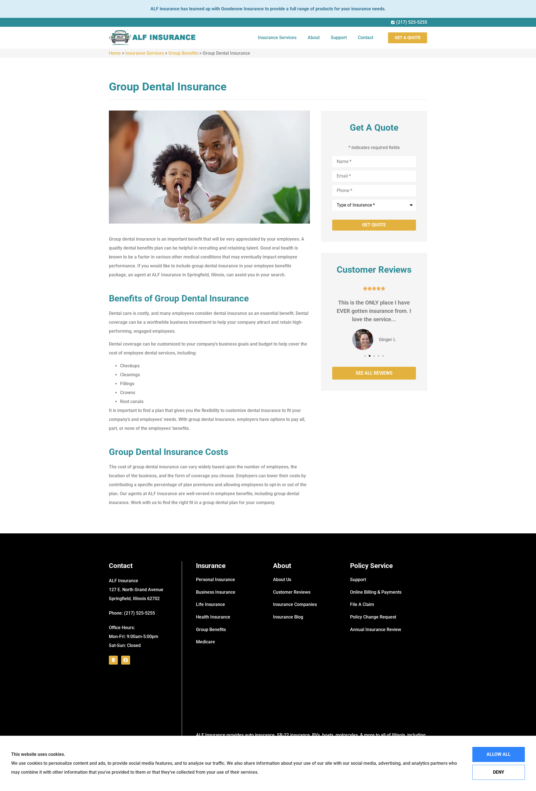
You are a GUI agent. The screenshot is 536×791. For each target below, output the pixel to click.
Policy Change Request (373, 617)
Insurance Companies (295, 604)
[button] (365, 356)
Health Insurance (213, 617)
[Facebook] (125, 660)
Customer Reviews (291, 592)
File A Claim (362, 604)
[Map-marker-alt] (113, 660)
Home (115, 53)
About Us (282, 579)
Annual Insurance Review (375, 629)
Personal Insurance (215, 579)
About (314, 37)
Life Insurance (210, 604)
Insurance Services (277, 37)
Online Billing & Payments (375, 592)
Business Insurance (215, 592)
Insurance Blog (288, 617)
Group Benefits (183, 53)
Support (339, 37)
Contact (365, 37)
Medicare (205, 641)
